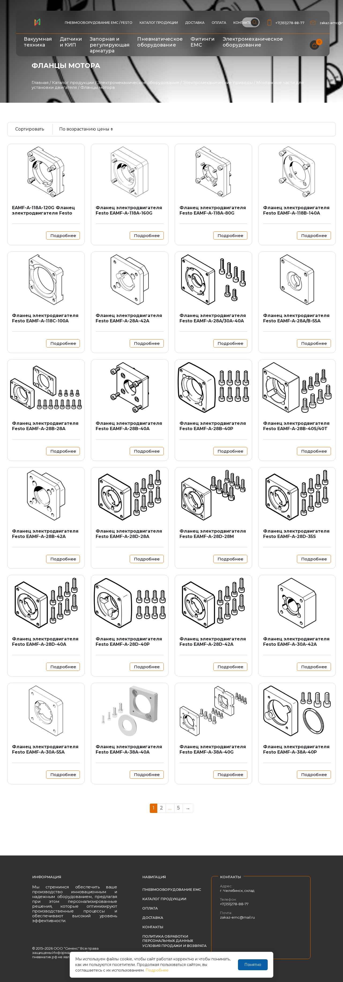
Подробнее (157, 970)
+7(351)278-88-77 (289, 23)
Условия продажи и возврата (174, 945)
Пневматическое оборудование (159, 42)
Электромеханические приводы (218, 82)
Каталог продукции (159, 23)
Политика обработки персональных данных (167, 938)
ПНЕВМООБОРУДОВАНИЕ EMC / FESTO (98, 23)
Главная (40, 82)
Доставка (194, 23)
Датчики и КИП (71, 42)
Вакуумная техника (38, 42)
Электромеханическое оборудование (253, 42)
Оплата (219, 23)
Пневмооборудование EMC (171, 889)
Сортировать (29, 129)
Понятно (252, 964)
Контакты (152, 927)
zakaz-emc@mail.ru (237, 917)
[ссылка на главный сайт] (37, 22)
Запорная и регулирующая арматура (109, 45)
